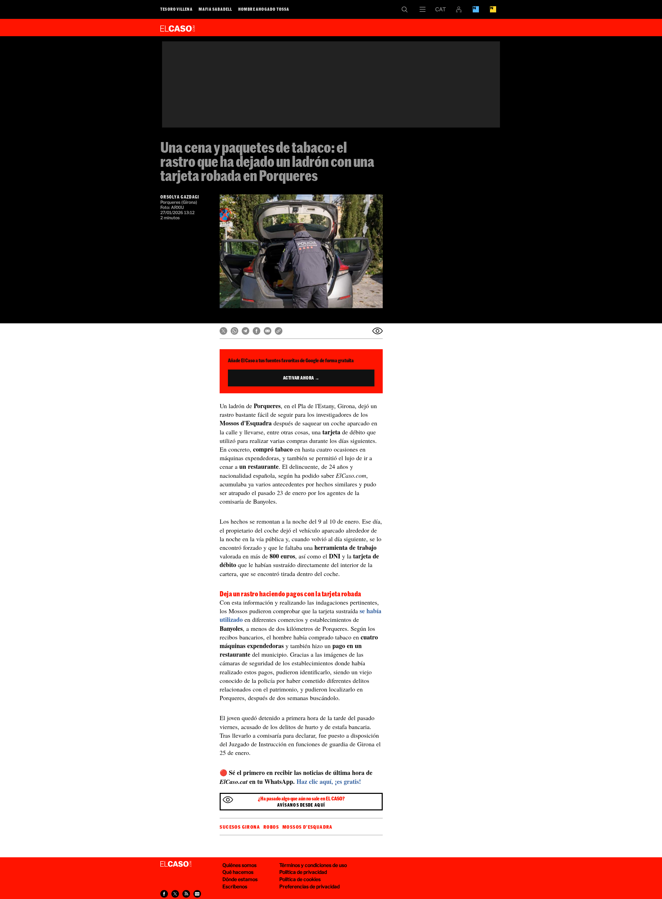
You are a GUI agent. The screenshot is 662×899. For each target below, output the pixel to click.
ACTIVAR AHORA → (301, 377)
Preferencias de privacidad (309, 886)
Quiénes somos (239, 865)
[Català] (440, 9)
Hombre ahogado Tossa (264, 9)
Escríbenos (234, 886)
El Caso (177, 27)
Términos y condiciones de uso (313, 865)
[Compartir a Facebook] (164, 894)
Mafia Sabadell (215, 9)
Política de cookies (300, 879)
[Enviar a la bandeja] (377, 331)
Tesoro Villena (176, 9)
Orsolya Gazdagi (180, 196)
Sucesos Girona (240, 827)
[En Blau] (475, 9)
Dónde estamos (240, 879)
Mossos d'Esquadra (307, 827)
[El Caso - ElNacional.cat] (175, 864)
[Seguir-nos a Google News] (197, 894)
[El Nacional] (493, 9)
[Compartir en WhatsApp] (234, 331)
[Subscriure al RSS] (186, 894)
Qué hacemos (237, 872)
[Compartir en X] (223, 331)
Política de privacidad (303, 872)
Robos (271, 827)
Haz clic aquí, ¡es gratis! (329, 781)
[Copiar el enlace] (278, 331)
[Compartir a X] (175, 894)
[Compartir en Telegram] (245, 331)
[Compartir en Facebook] (256, 331)
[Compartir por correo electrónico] (267, 331)
